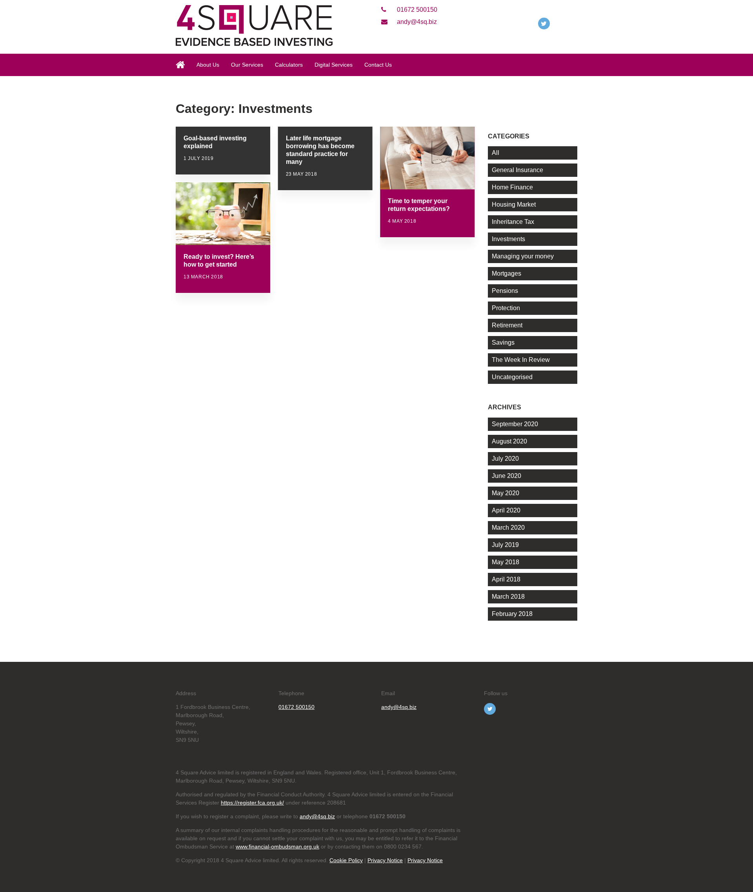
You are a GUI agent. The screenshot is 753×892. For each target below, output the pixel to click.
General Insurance (517, 170)
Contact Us (378, 65)
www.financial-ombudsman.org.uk (277, 846)
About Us (207, 65)
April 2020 (506, 510)
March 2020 (508, 527)
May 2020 (505, 493)
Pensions (505, 290)
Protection (506, 308)
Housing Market (514, 204)
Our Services (247, 65)
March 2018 (508, 596)
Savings (503, 342)
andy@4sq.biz (416, 21)
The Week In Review (521, 359)
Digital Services (334, 65)
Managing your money (523, 256)
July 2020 (505, 458)
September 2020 (515, 424)
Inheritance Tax (513, 221)
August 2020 (509, 441)
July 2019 (505, 544)
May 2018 (505, 562)
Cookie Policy (346, 860)
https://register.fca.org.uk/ (252, 802)
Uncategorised (512, 377)
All (495, 152)
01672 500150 (416, 9)
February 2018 (512, 613)
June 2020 (506, 475)
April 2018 (506, 579)
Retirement (507, 325)
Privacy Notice (385, 860)
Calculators (289, 65)
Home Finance (512, 187)
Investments (508, 239)
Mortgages (506, 273)
